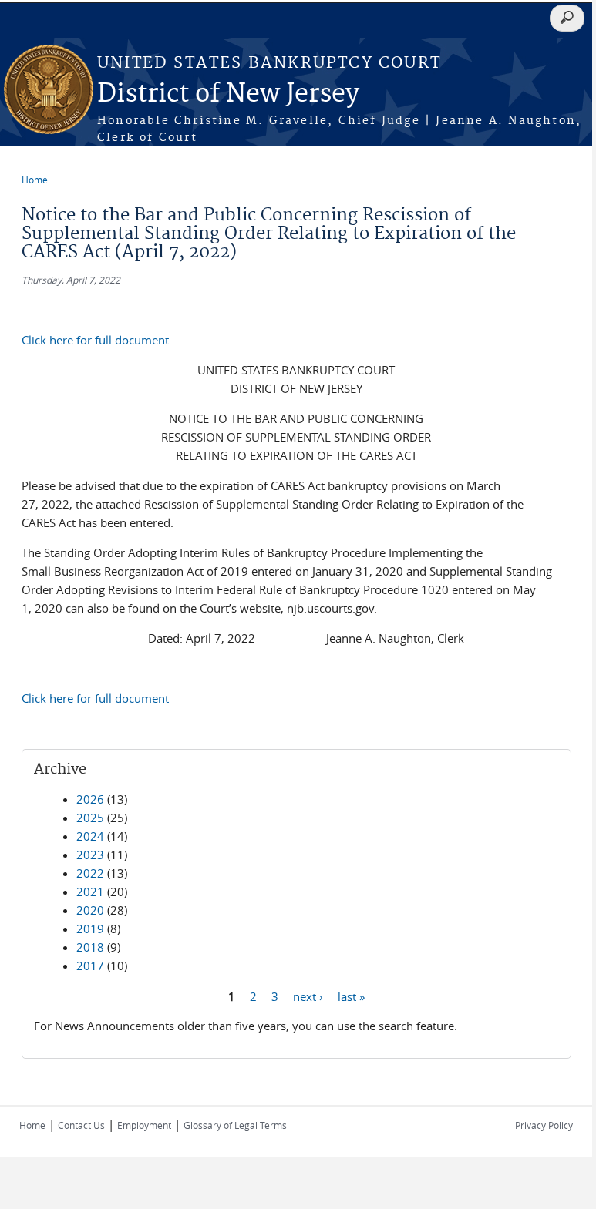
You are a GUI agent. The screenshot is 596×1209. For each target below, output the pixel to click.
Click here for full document (95, 340)
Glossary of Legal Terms (235, 1125)
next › (308, 995)
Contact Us (81, 1125)
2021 (90, 891)
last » (351, 995)
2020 (90, 910)
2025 (90, 817)
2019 (90, 928)
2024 (90, 836)
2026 (90, 799)
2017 (90, 965)
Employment (144, 1125)
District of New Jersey (228, 94)
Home (35, 179)
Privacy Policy (544, 1125)
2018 (90, 947)
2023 (90, 854)
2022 (90, 873)
